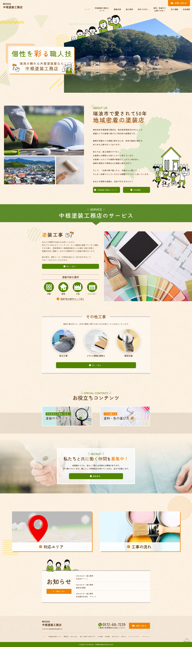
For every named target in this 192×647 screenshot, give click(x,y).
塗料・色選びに (88, 636)
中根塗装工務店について (102, 9)
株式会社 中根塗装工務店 (96, 644)
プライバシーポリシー (134, 636)
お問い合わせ (181, 3)
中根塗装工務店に (54, 636)
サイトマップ (146, 636)
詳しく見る (71, 266)
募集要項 (96, 476)
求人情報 (174, 9)
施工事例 (129, 9)
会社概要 (186, 9)
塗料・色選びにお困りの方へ (159, 9)
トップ (87, 9)
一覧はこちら (60, 591)
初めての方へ (143, 9)
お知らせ (123, 636)
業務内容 (117, 9)
